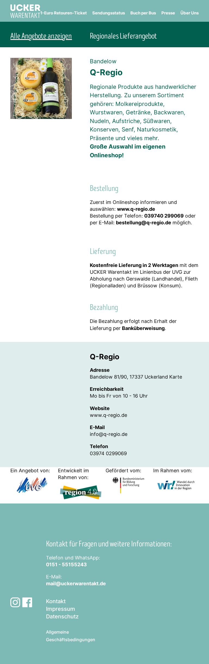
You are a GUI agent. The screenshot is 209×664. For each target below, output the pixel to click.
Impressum (60, 609)
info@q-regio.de (108, 434)
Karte (175, 377)
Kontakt (56, 601)
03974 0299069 (108, 453)
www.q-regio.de (108, 415)
